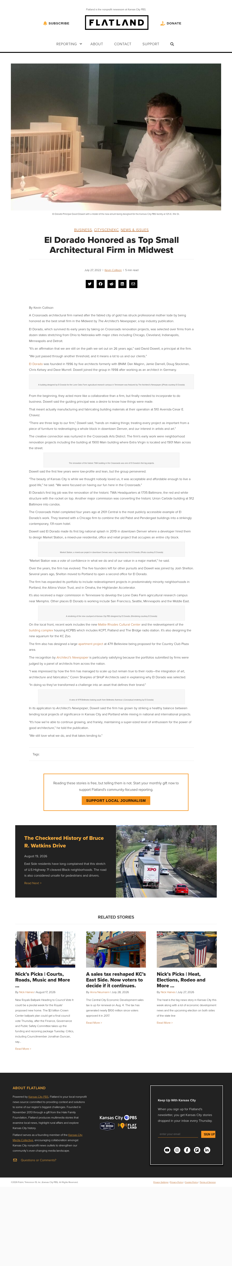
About (96, 43)
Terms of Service (208, 1182)
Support (150, 43)
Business (83, 229)
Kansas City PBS (38, 1097)
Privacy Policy (176, 1182)
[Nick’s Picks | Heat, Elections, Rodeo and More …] (187, 949)
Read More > (23, 1049)
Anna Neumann (100, 992)
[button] (81, 44)
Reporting (66, 43)
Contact (122, 43)
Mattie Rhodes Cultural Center (119, 624)
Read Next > (33, 883)
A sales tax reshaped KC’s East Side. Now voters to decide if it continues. (116, 979)
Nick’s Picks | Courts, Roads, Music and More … (42, 979)
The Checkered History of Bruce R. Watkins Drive (64, 841)
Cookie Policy (191, 1182)
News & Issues (135, 229)
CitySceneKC (106, 229)
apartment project (90, 644)
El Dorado (36, 364)
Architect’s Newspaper (72, 657)
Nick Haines (26, 992)
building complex (41, 630)
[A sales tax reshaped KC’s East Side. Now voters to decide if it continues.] (116, 949)
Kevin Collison (113, 270)
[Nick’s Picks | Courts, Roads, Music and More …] (45, 949)
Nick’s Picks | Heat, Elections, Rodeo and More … (181, 979)
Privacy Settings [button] (160, 1182)
